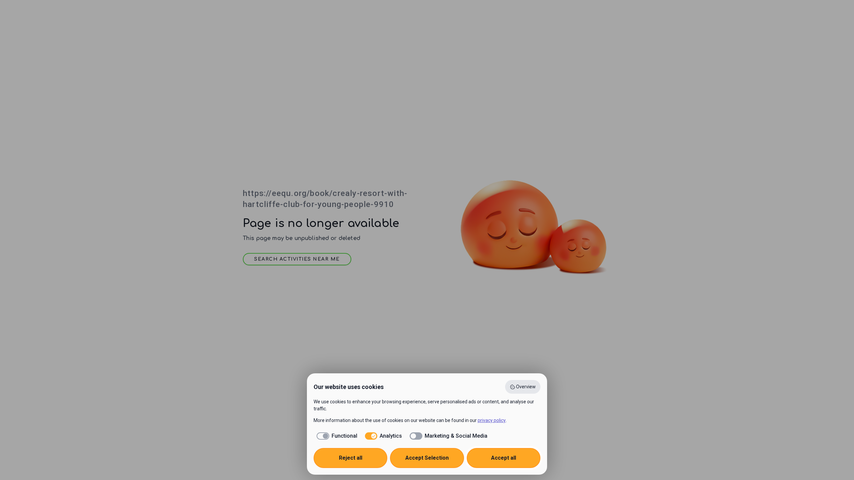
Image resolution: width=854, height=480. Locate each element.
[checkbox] (335, 436)
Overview (526, 386)
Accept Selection (427, 458)
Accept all (503, 458)
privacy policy (492, 420)
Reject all (350, 458)
